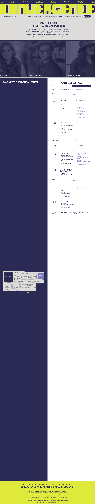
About (29, 16)
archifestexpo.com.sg (54, 502)
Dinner (50, 16)
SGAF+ (46, 16)
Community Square (57, 16)
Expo (43, 16)
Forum (39, 16)
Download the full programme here (81, 85)
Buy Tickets (87, 16)
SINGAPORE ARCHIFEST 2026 (10, 16)
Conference (34, 16)
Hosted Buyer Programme (69, 16)
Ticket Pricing (79, 16)
